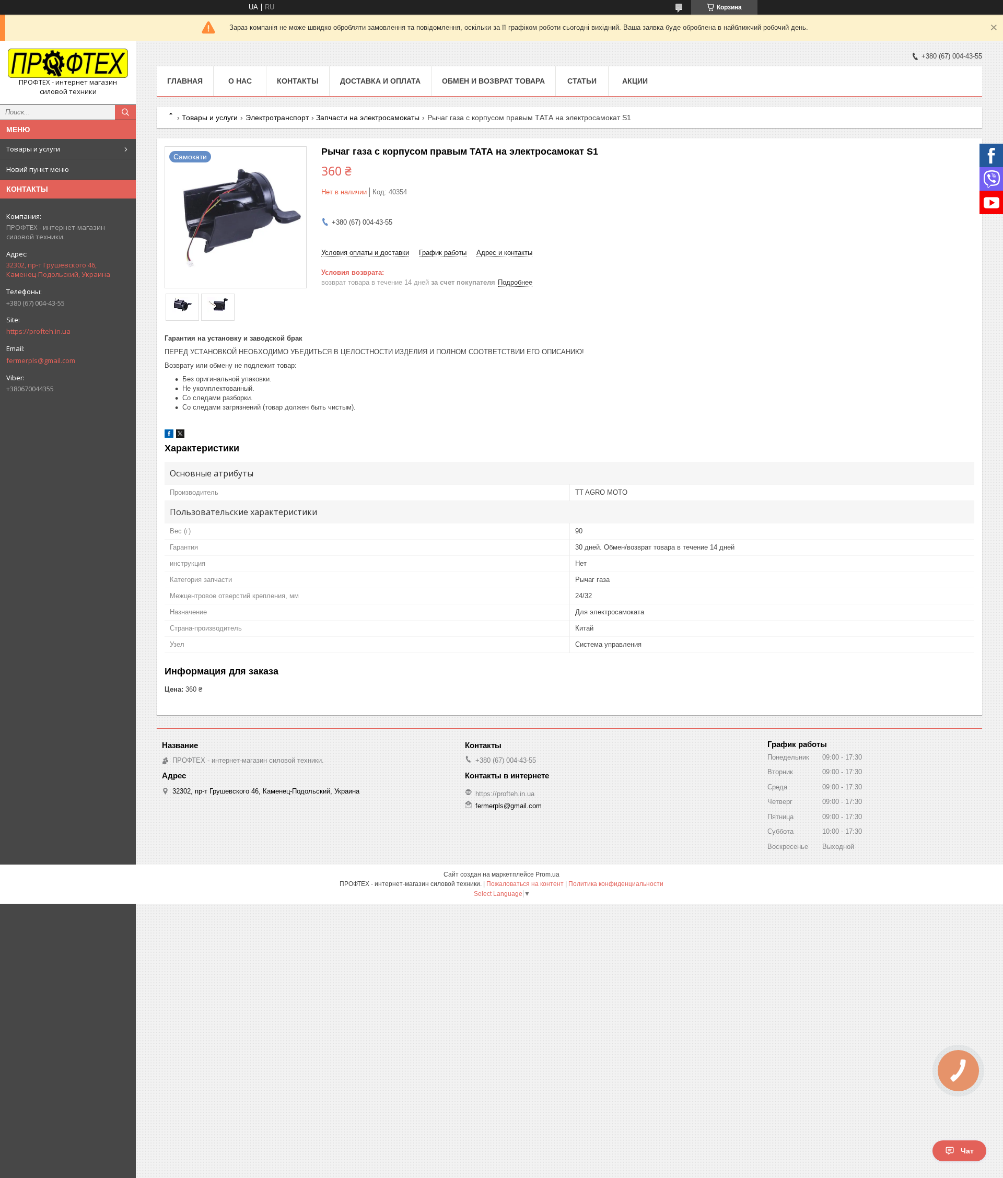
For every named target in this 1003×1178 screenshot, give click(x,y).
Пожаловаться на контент (525, 884)
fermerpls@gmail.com (40, 360)
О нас (240, 81)
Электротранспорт (277, 117)
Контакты (298, 81)
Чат (967, 1151)
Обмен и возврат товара (493, 81)
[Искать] (125, 112)
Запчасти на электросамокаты (367, 117)
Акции (635, 81)
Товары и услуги (33, 149)
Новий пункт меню (37, 169)
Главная (185, 81)
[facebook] (169, 435)
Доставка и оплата (380, 81)
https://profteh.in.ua (38, 331)
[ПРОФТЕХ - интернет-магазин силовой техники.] (68, 63)
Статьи (582, 81)
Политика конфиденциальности (615, 884)
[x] (180, 435)
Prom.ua (547, 874)
